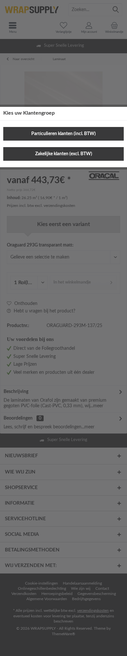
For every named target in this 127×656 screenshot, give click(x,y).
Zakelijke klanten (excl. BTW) (63, 154)
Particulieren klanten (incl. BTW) (63, 134)
